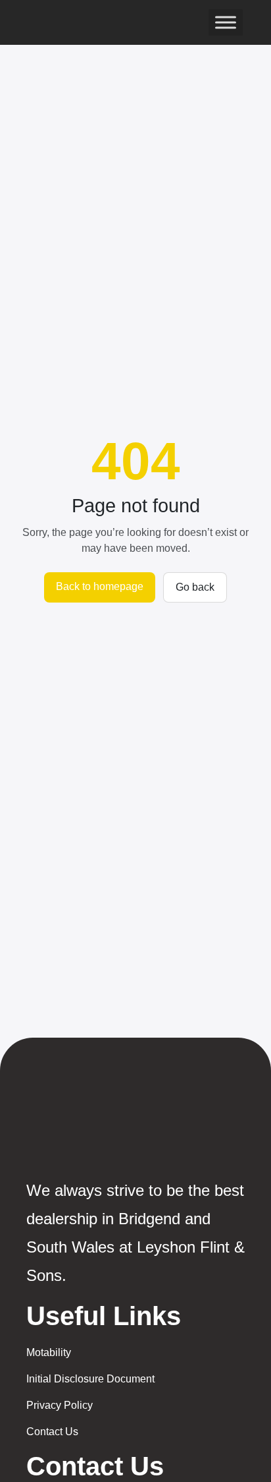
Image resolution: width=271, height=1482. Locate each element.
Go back (195, 587)
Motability (48, 1352)
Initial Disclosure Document (90, 1378)
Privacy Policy (59, 1405)
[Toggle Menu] (225, 22)
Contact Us (52, 1431)
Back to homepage (99, 586)
